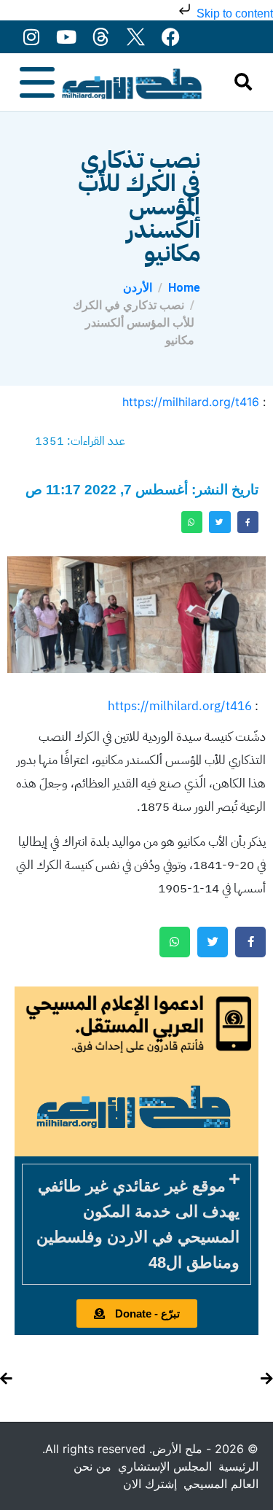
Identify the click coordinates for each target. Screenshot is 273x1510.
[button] (136, 1224)
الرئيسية (238, 1466)
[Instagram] (31, 37)
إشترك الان (150, 1483)
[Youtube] (66, 37)
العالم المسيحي (220, 1483)
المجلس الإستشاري (165, 1466)
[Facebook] (171, 37)
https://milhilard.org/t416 (190, 401)
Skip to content (233, 13)
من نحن (92, 1466)
